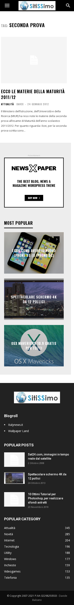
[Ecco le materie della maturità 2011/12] (34, 60)
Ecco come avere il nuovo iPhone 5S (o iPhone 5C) (34, 253)
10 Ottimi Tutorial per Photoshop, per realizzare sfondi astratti (45, 498)
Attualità (7, 104)
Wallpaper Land (18, 431)
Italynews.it (15, 425)
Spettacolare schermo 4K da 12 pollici (34, 299)
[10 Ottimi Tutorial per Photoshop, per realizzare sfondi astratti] (14, 499)
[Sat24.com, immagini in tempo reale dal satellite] (14, 459)
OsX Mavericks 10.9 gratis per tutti (34, 345)
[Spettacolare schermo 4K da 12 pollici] (14, 478)
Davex (20, 104)
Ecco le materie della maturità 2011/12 (33, 94)
